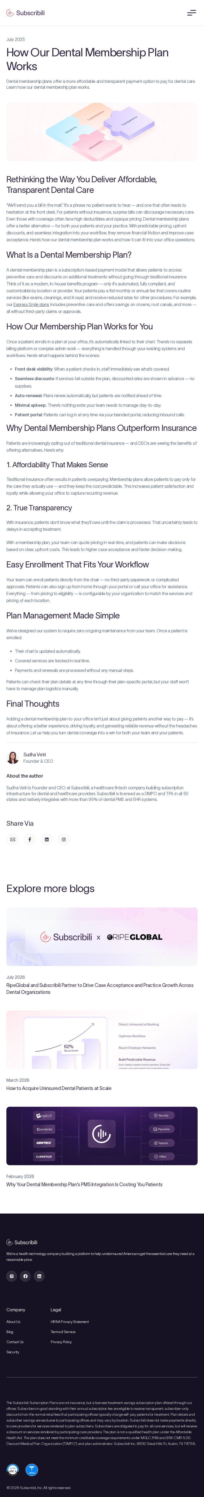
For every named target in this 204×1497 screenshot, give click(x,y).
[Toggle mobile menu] (191, 12)
